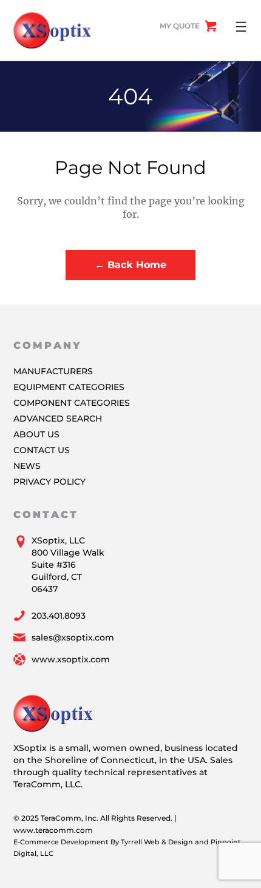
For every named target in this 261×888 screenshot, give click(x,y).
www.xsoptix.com (71, 659)
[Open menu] (241, 27)
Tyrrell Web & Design (157, 842)
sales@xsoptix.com (73, 637)
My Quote (180, 25)
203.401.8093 (59, 615)
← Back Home (130, 265)
